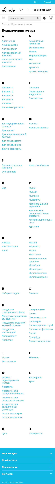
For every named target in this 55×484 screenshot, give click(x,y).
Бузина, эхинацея (38, 71)
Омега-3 (33, 293)
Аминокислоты (10, 45)
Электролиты (36, 433)
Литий (5, 250)
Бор (31, 59)
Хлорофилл (35, 377)
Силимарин (35, 321)
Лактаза (6, 242)
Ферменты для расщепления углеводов (10, 407)
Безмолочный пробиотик (36, 42)
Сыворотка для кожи (40, 341)
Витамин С (7, 103)
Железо (33, 123)
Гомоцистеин (36, 98)
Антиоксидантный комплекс (11, 54)
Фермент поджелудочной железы (10, 380)
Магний (33, 242)
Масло (32, 250)
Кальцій (33, 192)
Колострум (34, 200)
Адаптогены (8, 41)
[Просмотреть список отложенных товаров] (21, 10)
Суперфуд (34, 337)
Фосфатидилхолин (12, 417)
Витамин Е (7, 95)
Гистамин (34, 87)
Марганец (34, 246)
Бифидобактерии (38, 55)
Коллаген (34, 196)
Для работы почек (11, 145)
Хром (31, 381)
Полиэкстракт (9, 336)
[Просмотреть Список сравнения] (27, 10)
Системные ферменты (41, 329)
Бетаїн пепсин (36, 47)
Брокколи (34, 67)
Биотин (32, 51)
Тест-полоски (9, 361)
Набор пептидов (10, 293)
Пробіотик (7, 340)
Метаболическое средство (38, 259)
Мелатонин (35, 254)
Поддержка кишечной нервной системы (13, 324)
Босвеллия (35, 63)
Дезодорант (8, 130)
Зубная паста (9, 171)
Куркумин (34, 226)
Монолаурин (35, 269)
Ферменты (7, 387)
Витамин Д (7, 91)
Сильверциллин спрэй (41, 325)
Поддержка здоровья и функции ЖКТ (14, 317)
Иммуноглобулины (39, 165)
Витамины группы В (12, 107)
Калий (32, 188)
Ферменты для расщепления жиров (13, 398)
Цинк (4, 433)
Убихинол (34, 357)
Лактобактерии (10, 246)
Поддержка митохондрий (9, 330)
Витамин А (7, 87)
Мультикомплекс (38, 273)
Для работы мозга (11, 141)
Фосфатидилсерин (12, 413)
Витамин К (7, 99)
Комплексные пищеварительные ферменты (39, 213)
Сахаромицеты (37, 309)
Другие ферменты (11, 149)
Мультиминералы (38, 277)
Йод (4, 188)
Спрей (32, 333)
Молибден (34, 265)
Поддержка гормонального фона (13, 310)
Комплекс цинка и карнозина (38, 205)
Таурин (5, 357)
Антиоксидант (9, 49)
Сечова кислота (37, 317)
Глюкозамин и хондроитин (36, 93)
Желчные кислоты (38, 127)
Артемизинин (9, 66)
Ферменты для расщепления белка (12, 392)
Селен (32, 313)
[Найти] (38, 18)
